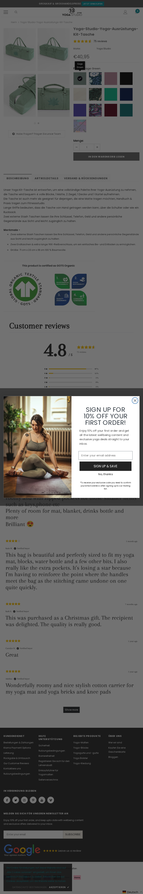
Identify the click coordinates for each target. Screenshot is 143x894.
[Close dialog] (135, 400)
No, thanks (105, 474)
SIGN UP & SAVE (105, 466)
